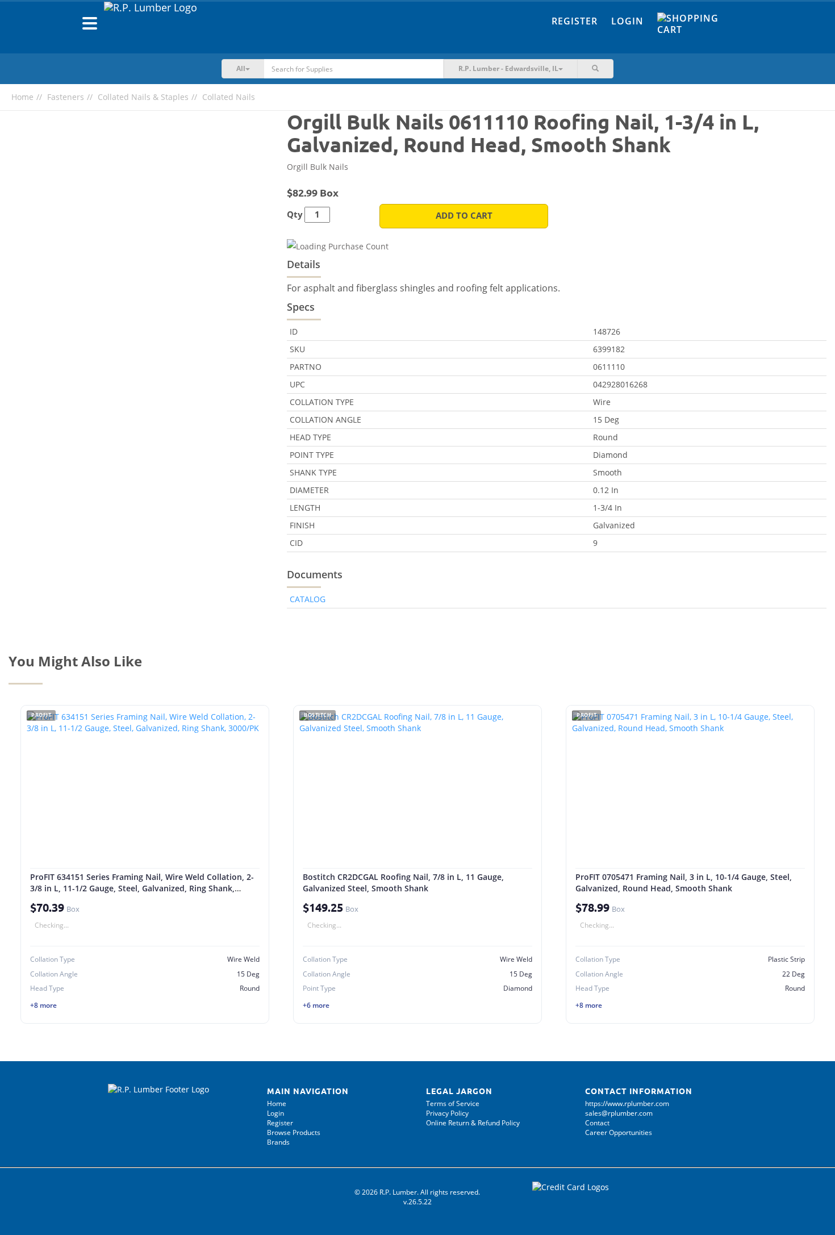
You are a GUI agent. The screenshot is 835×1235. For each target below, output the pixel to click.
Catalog (307, 599)
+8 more (43, 1005)
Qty (295, 214)
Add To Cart (464, 216)
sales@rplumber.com (619, 1113)
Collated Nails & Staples (143, 96)
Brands (278, 1142)
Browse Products (293, 1132)
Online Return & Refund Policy (473, 1123)
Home (22, 96)
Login (627, 21)
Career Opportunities (618, 1132)
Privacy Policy (447, 1113)
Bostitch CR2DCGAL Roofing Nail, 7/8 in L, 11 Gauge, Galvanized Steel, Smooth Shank (403, 882)
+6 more (316, 1005)
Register (575, 21)
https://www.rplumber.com (627, 1103)
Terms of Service (452, 1103)
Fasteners (65, 96)
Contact (597, 1123)
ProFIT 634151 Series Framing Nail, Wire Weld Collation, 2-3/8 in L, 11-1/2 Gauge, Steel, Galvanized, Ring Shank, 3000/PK (142, 887)
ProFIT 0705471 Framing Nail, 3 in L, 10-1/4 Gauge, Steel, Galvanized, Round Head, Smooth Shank (683, 882)
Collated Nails (228, 96)
